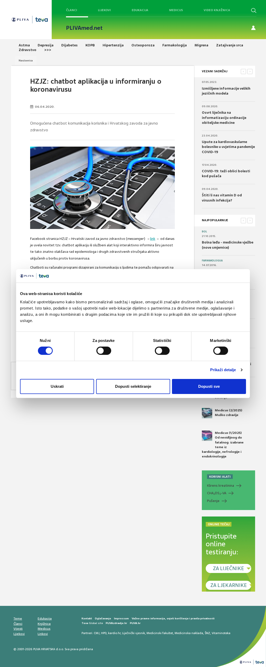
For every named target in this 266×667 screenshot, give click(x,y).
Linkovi (43, 634)
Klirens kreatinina (220, 485)
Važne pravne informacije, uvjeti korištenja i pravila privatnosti (173, 618)
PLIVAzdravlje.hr (116, 623)
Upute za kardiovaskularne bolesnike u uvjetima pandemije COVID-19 (228, 147)
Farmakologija (212, 260)
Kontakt (87, 618)
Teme (18, 618)
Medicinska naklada (189, 633)
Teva (85, 623)
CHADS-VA (216, 493)
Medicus (176, 10)
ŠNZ (207, 633)
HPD (104, 633)
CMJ (96, 633)
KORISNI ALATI (220, 476)
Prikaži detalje (223, 370)
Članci (71, 10)
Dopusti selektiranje (133, 386)
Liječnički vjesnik (133, 633)
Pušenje (213, 501)
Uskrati (57, 386)
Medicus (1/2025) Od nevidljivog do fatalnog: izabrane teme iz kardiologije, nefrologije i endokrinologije (223, 444)
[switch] (103, 351)
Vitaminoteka (221, 633)
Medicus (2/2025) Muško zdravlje (228, 412)
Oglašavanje (103, 618)
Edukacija (140, 10)
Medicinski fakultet (160, 633)
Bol (204, 231)
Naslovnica (26, 60)
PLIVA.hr (135, 623)
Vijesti (18, 629)
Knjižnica (44, 624)
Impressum (121, 618)
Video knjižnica (217, 10)
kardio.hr (114, 633)
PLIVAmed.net (84, 28)
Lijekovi (104, 10)
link (152, 238)
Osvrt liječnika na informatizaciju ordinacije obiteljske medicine (224, 117)
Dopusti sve (209, 386)
